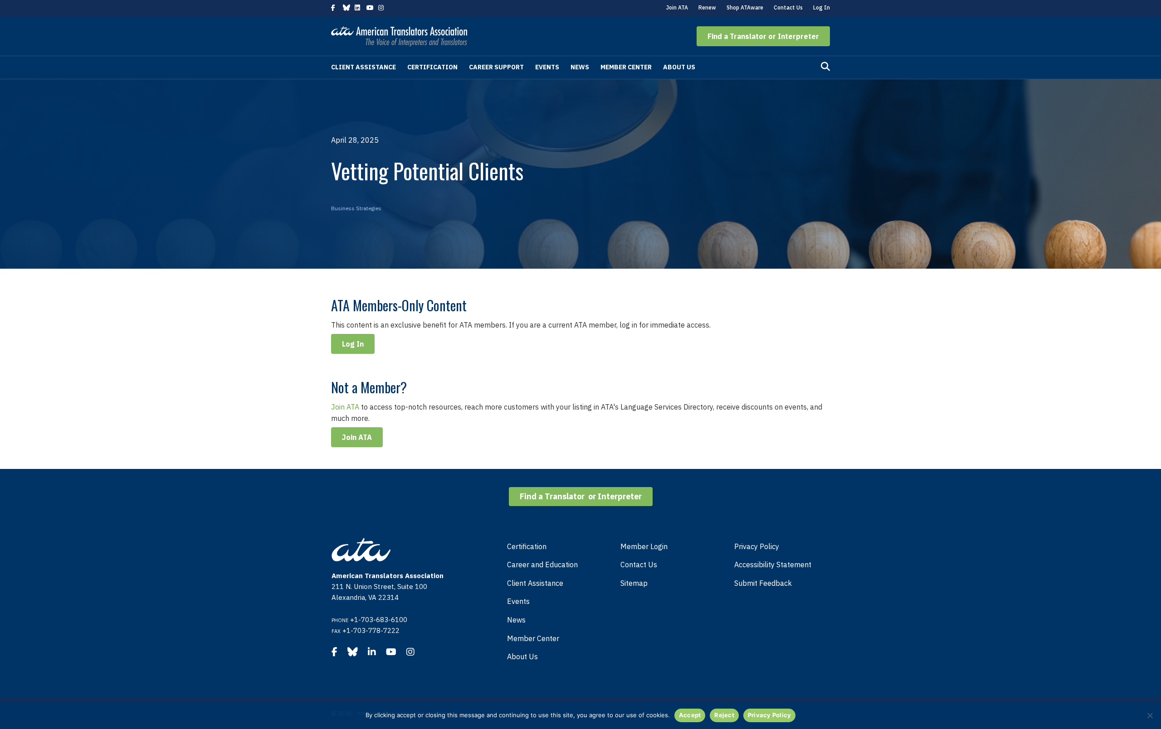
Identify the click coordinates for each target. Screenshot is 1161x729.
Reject (724, 715)
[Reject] (1149, 715)
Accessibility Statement (772, 564)
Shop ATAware (745, 7)
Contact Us (788, 7)
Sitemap (634, 583)
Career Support (496, 67)
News (580, 67)
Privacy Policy (756, 546)
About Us (679, 67)
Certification (432, 67)
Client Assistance (363, 67)
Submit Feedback (763, 583)
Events (547, 67)
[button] (763, 36)
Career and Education (542, 564)
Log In (821, 7)
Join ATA (677, 7)
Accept (690, 715)
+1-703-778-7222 (371, 630)
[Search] (825, 66)
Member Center (626, 67)
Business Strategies (356, 208)
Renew (707, 7)
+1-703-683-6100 (378, 619)
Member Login (644, 546)
